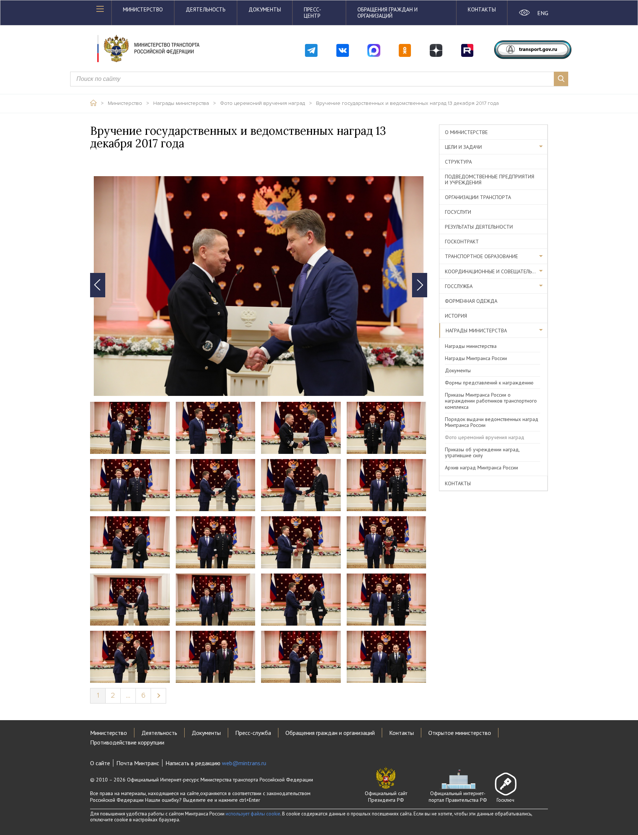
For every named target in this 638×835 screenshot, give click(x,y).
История (456, 315)
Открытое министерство (459, 732)
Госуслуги (458, 212)
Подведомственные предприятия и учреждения (489, 179)
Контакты (482, 9)
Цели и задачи (463, 147)
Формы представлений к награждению (489, 382)
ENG (542, 13)
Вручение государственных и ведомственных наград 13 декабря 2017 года (407, 103)
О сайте (100, 763)
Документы (264, 9)
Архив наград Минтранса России (481, 467)
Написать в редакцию (215, 763)
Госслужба (459, 286)
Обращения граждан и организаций (387, 12)
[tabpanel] (258, 286)
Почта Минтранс (137, 763)
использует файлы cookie (253, 814)
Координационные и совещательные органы (496, 271)
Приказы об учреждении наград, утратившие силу (482, 452)
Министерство (143, 9)
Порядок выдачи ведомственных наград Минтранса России (491, 422)
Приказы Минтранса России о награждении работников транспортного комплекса (491, 400)
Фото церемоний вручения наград (262, 103)
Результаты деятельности (479, 226)
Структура (458, 161)
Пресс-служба (253, 732)
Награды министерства (181, 103)
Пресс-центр (312, 12)
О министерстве (466, 132)
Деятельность (206, 9)
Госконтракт (462, 241)
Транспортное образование (481, 256)
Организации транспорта (478, 197)
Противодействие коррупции (127, 742)
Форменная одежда (471, 301)
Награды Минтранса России (476, 358)
